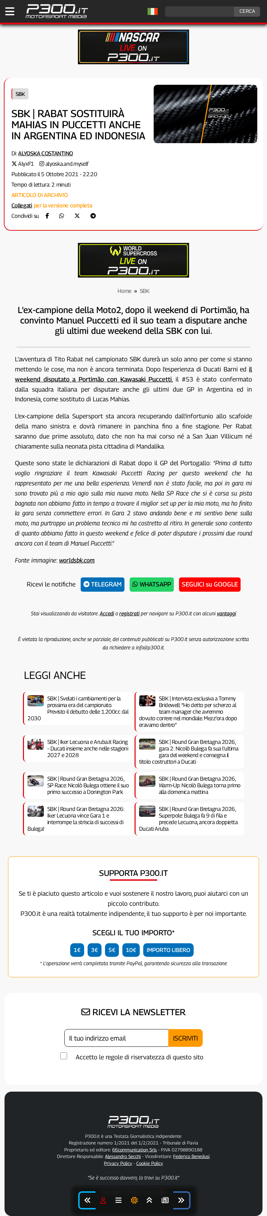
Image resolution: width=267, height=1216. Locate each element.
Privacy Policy (118, 1163)
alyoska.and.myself (67, 164)
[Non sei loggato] (103, 1200)
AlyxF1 (26, 164)
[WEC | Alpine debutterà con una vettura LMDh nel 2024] (87, 1200)
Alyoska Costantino (45, 153)
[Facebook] (47, 215)
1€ (77, 950)
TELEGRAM (105, 584)
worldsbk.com (77, 560)
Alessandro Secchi (123, 1156)
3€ (94, 950)
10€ (131, 950)
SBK (20, 94)
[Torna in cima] (149, 1200)
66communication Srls (134, 1149)
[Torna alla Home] (133, 1129)
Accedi (107, 613)
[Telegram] (93, 215)
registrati (129, 613)
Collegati (21, 205)
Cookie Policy (149, 1163)
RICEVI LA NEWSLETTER (138, 1012)
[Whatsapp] (61, 215)
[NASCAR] (133, 62)
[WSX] (133, 275)
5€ (111, 950)
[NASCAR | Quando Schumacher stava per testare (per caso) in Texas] (182, 1200)
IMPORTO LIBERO (168, 950)
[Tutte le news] (165, 1200)
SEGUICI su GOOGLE (210, 584)
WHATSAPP (154, 584)
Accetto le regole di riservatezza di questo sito (139, 1057)
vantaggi (226, 613)
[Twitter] (77, 215)
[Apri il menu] (118, 1200)
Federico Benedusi (191, 1156)
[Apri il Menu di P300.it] (9, 11)
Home (125, 291)
